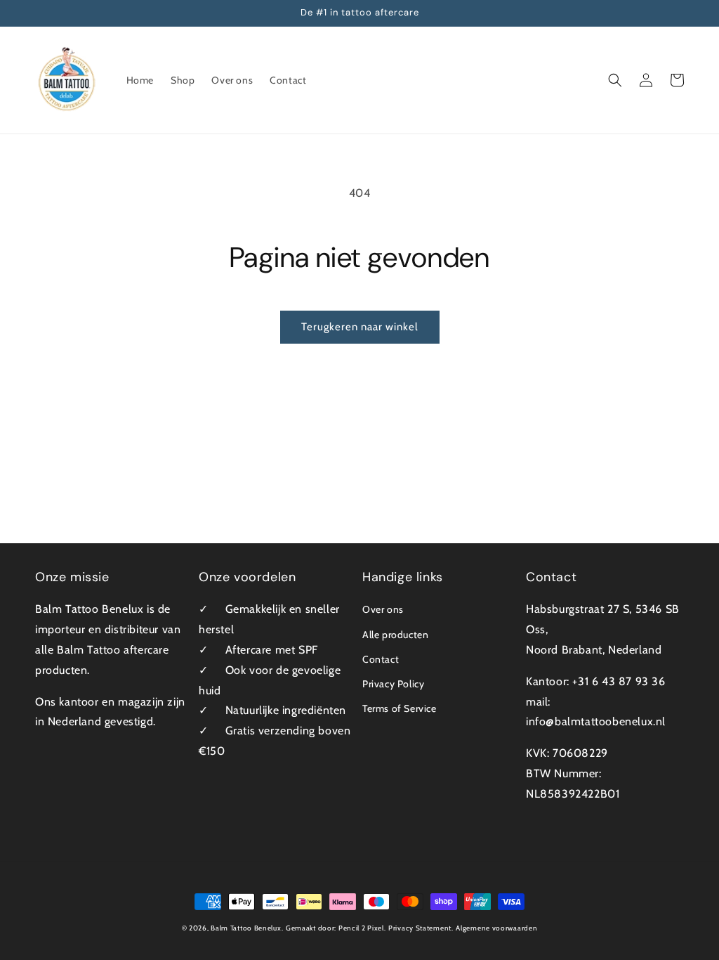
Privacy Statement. (421, 928)
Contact (380, 659)
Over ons (383, 609)
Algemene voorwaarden (496, 928)
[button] (615, 80)
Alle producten (395, 634)
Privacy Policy (393, 683)
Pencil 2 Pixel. (362, 928)
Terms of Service (399, 708)
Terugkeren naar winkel (359, 326)
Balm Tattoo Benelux (246, 928)
